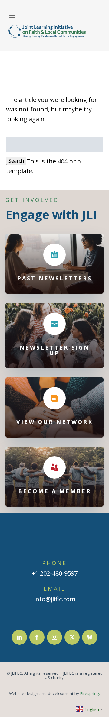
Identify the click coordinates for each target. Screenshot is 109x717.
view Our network (54, 421)
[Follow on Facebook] (37, 637)
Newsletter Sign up (55, 350)
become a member (54, 491)
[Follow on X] (72, 637)
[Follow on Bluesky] (89, 637)
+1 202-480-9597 (55, 573)
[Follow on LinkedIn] (19, 637)
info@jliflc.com (54, 599)
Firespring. (90, 693)
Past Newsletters (54, 278)
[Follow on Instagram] (54, 637)
